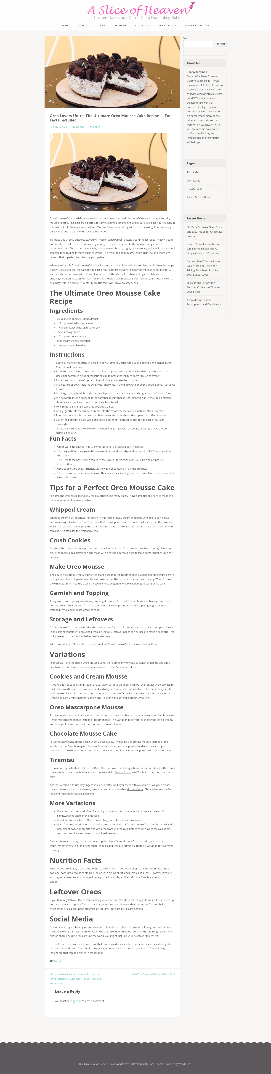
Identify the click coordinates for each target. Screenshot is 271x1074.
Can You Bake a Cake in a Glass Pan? (153, 974)
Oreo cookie (72, 319)
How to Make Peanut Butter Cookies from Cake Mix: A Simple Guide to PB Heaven (203, 249)
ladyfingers (86, 785)
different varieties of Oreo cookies (82, 820)
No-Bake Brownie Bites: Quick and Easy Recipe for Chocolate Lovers (204, 232)
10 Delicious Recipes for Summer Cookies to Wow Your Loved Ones (205, 287)
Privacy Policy (167, 25)
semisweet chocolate (76, 327)
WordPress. (185, 1064)
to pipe (158, 605)
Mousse (57, 961)
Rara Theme (156, 1064)
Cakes (80, 25)
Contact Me (142, 25)
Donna (80, 127)
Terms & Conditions (197, 25)
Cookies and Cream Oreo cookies (73, 689)
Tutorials (99, 25)
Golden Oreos (123, 772)
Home (65, 25)
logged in (75, 1001)
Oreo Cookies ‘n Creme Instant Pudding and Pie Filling (81, 698)
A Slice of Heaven (98, 1064)
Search (187, 38)
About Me (120, 25)
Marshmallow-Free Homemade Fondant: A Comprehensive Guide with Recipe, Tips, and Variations (76, 979)
